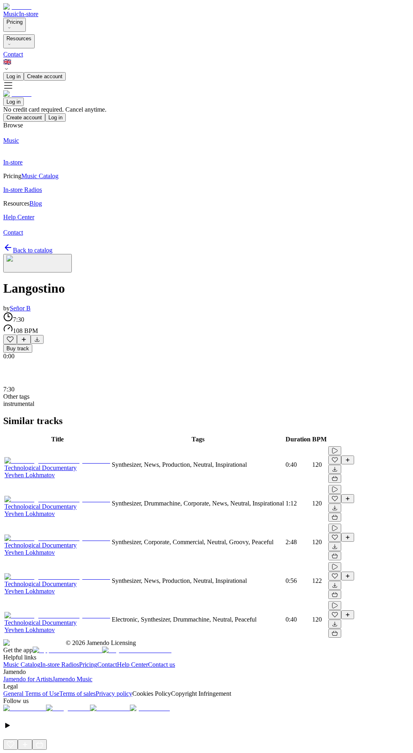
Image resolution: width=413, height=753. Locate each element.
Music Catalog (21, 664)
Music (11, 13)
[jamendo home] (17, 6)
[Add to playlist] (24, 339)
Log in (13, 76)
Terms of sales (77, 693)
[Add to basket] (334, 478)
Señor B (20, 308)
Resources (18, 38)
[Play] (37, 263)
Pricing (14, 22)
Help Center (132, 664)
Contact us (161, 664)
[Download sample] (37, 339)
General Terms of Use (31, 693)
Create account (45, 76)
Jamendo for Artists (27, 679)
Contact (13, 54)
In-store (28, 13)
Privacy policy (114, 693)
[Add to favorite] (10, 339)
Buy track (17, 348)
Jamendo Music (72, 679)
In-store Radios (59, 664)
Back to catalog (32, 250)
